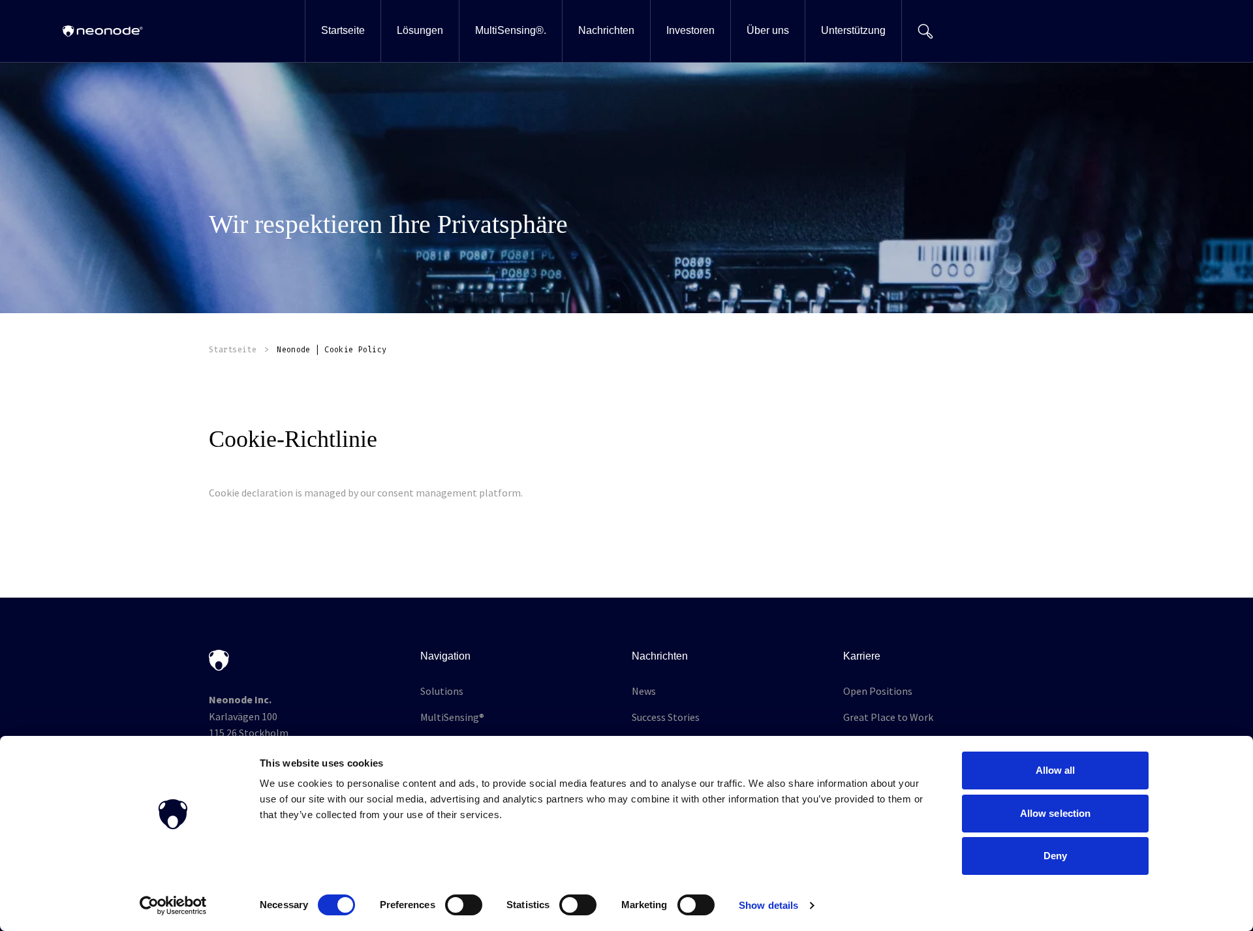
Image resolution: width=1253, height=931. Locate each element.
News (644, 690)
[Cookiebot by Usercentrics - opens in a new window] (173, 905)
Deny (1055, 855)
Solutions (441, 690)
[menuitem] (342, 31)
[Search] (925, 31)
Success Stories (666, 717)
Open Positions (877, 690)
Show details (768, 905)
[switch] (463, 904)
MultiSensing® (452, 717)
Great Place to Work (888, 717)
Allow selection (1055, 813)
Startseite (232, 349)
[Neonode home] (103, 31)
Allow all (1055, 770)
